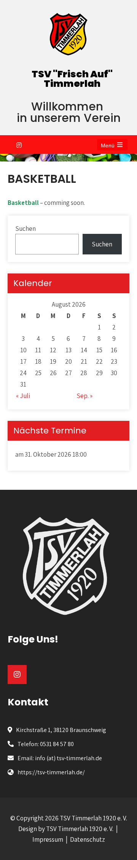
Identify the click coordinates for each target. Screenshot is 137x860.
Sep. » (84, 396)
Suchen (25, 228)
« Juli (23, 396)
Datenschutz (87, 839)
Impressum (47, 839)
